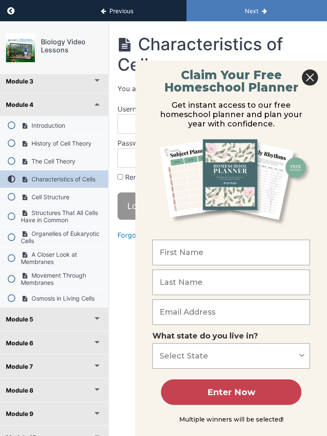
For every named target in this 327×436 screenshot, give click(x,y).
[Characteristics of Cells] (20, 47)
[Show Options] (302, 356)
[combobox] (229, 356)
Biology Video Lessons (63, 45)
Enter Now (231, 392)
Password (133, 143)
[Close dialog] (309, 77)
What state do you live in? (205, 336)
